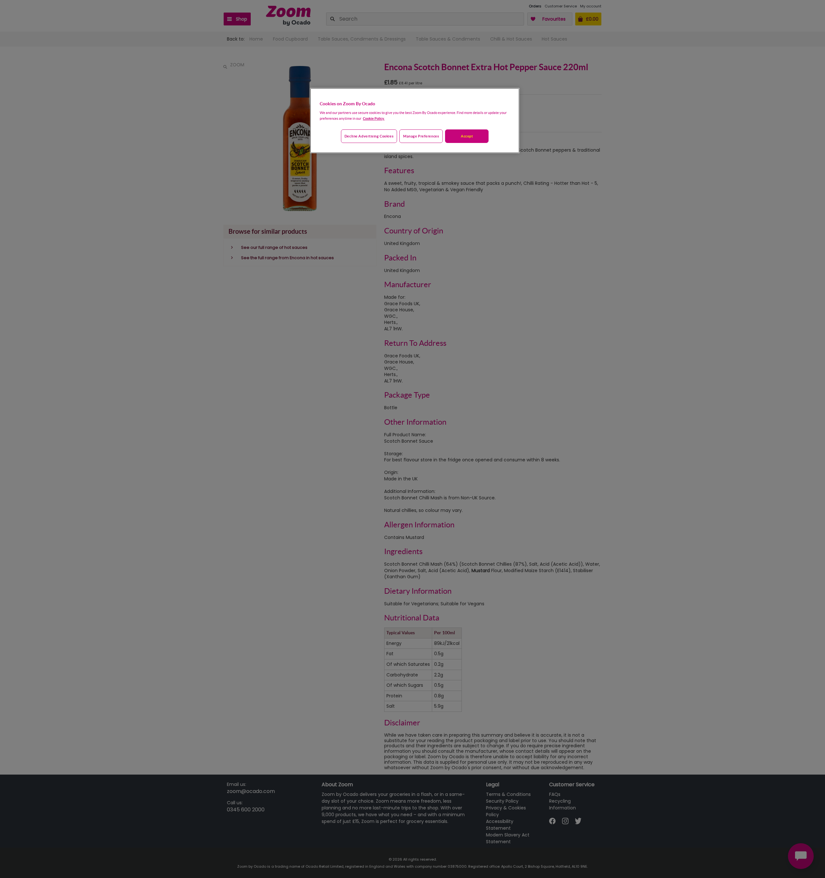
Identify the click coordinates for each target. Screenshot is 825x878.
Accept (467, 136)
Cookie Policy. (373, 118)
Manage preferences (421, 136)
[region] (414, 121)
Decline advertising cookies (369, 136)
